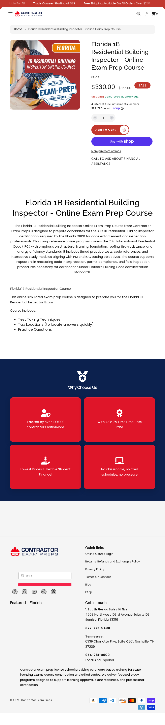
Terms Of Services (98, 577)
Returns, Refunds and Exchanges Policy (112, 561)
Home (18, 29)
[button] (10, 13)
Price (95, 77)
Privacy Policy (94, 569)
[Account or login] (146, 13)
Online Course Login (99, 554)
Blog (88, 585)
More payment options (106, 151)
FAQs (88, 592)
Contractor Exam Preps (36, 700)
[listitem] (45, 419)
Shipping (97, 97)
